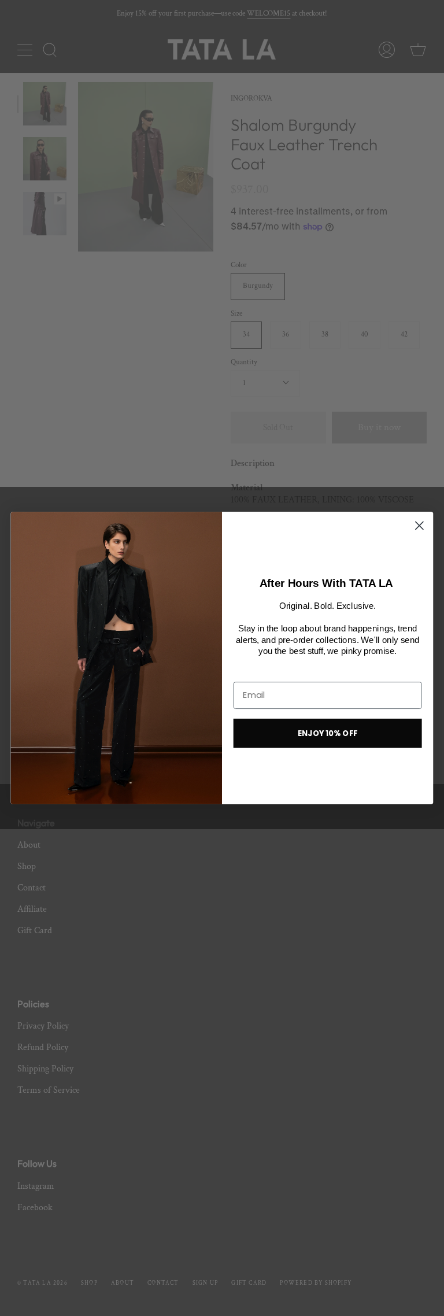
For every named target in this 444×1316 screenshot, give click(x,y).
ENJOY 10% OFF (328, 732)
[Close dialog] (419, 525)
